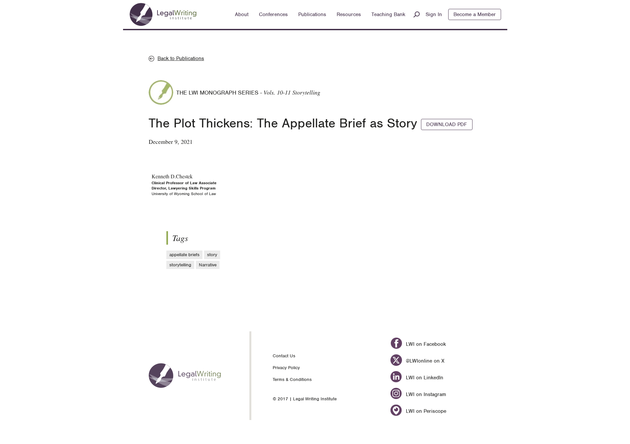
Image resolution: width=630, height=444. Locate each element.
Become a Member (474, 14)
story (212, 254)
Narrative (208, 265)
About (241, 14)
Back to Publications (181, 58)
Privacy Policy (286, 367)
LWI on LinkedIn (423, 377)
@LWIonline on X (424, 361)
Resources (349, 14)
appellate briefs (184, 254)
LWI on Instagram (425, 394)
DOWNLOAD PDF (446, 124)
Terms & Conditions (292, 379)
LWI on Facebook (425, 344)
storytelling (180, 265)
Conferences (273, 14)
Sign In (434, 14)
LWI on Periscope (425, 411)
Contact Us (284, 356)
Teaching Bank (388, 14)
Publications (312, 14)
